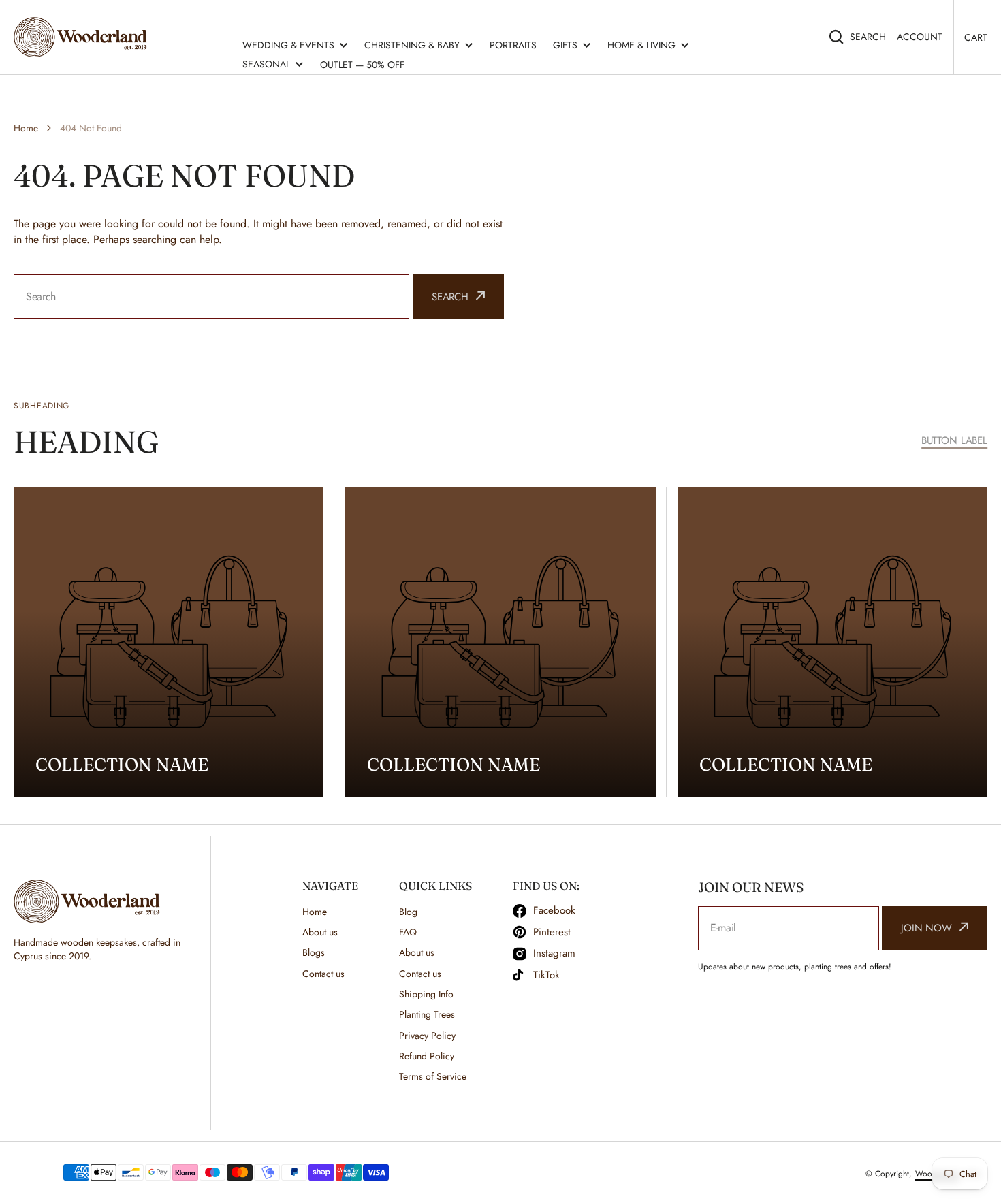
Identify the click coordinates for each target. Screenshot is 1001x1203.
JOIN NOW (926, 927)
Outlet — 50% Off (362, 64)
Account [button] (919, 37)
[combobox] (211, 296)
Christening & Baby (412, 45)
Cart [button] (975, 37)
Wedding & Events (288, 45)
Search (868, 37)
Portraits (513, 45)
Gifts (565, 45)
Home (26, 128)
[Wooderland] (83, 37)
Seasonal (266, 64)
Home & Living (641, 45)
